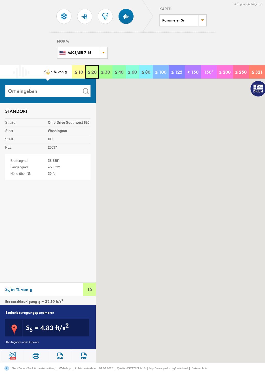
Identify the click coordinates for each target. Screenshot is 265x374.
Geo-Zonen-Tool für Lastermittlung (33, 368)
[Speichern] (60, 356)
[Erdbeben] (126, 24)
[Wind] (84, 24)
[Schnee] (64, 24)
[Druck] (84, 356)
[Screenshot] (36, 356)
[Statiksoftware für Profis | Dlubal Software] (257, 89)
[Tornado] (105, 24)
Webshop (65, 368)
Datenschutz (200, 368)
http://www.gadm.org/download (168, 368)
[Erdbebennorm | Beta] (12, 356)
